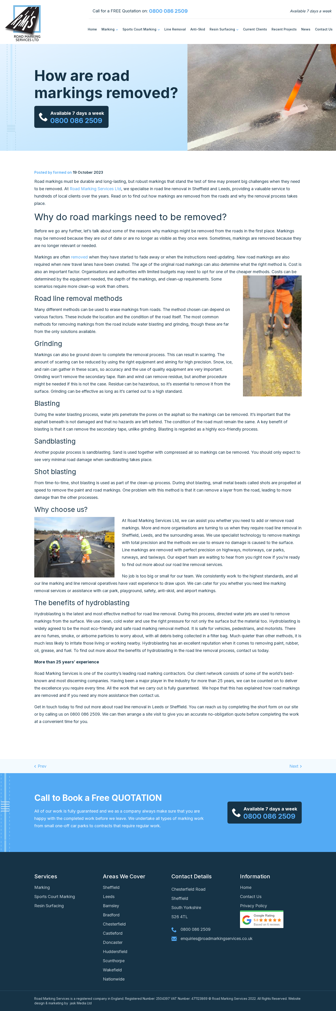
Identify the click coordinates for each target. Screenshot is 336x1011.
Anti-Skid (197, 29)
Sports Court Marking (139, 29)
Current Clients (255, 29)
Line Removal (175, 29)
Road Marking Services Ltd (95, 188)
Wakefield (112, 969)
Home (92, 29)
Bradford (111, 914)
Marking (108, 29)
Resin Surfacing (222, 29)
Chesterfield (114, 924)
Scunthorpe (114, 960)
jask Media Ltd (81, 1003)
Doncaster (113, 942)
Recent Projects (284, 29)
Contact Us (324, 29)
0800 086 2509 (168, 11)
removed (79, 257)
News (305, 29)
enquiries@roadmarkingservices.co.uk (207, 938)
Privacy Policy (253, 905)
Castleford (113, 933)
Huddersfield (115, 951)
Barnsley (111, 905)
